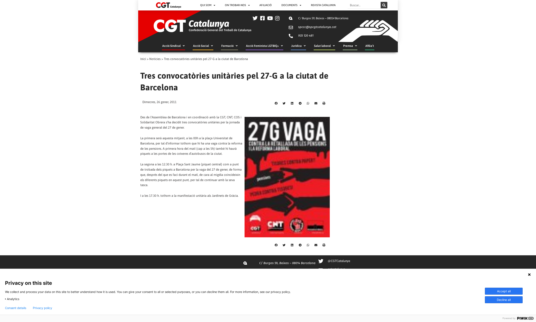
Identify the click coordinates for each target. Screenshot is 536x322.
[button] (276, 103)
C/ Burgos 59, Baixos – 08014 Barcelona (323, 18)
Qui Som (205, 5)
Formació (227, 45)
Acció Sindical (171, 45)
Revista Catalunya (323, 5)
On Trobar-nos (235, 5)
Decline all (504, 300)
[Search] (384, 5)
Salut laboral (322, 45)
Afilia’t (369, 45)
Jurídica (296, 45)
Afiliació (265, 5)
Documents (289, 5)
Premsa (348, 45)
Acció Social (201, 45)
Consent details (15, 308)
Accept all (504, 291)
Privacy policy (42, 308)
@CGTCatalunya (339, 261)
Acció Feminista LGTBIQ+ (262, 45)
